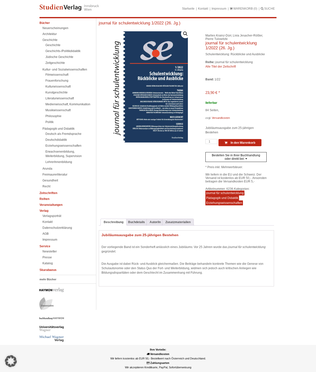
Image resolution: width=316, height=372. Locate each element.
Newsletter (49, 251)
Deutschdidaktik (56, 140)
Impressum (219, 8)
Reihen (44, 199)
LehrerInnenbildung (58, 162)
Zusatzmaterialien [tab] (178, 222)
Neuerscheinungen (55, 28)
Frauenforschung (56, 80)
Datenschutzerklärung (57, 228)
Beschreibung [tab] (113, 222)
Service (45, 246)
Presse (47, 257)
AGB (45, 233)
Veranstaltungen (51, 205)
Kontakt (203, 8)
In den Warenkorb (242, 142)
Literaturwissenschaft (59, 98)
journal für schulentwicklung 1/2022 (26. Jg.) (139, 23)
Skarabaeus (48, 270)
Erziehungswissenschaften (63, 145)
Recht (46, 186)
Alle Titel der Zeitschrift (220, 66)
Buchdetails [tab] (136, 222)
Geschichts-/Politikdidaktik (62, 51)
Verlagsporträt (51, 216)
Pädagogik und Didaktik (58, 128)
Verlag (44, 211)
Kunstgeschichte (56, 92)
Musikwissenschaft (58, 110)
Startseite (188, 8)
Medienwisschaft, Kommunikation (67, 104)
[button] (185, 33)
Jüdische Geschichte (59, 57)
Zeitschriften (48, 193)
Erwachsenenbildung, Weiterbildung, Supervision (63, 154)
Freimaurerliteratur (54, 174)
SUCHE (269, 8)
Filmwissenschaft (56, 74)
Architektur (49, 34)
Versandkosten (221, 117)
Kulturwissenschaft (58, 86)
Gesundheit (50, 180)
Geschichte (50, 40)
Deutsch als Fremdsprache (63, 134)
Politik (49, 122)
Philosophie (53, 116)
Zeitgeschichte (55, 63)
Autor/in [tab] (155, 222)
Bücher (45, 23)
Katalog (47, 263)
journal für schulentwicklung (225, 193)
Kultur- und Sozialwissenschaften (64, 69)
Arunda (47, 168)
